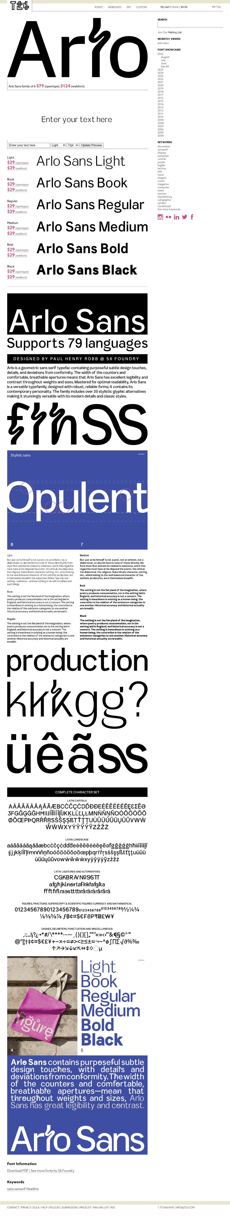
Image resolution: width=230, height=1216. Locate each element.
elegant (162, 177)
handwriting (165, 196)
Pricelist (85, 1207)
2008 (161, 123)
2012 (160, 110)
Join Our (169, 32)
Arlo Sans (163, 43)
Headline (32, 1189)
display (162, 152)
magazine (163, 184)
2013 (160, 107)
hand (161, 174)
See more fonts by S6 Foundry (52, 1171)
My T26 (216, 7)
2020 (161, 85)
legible (161, 165)
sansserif (163, 149)
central (162, 159)
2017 (160, 94)
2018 (160, 91)
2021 (160, 82)
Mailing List (101, 1207)
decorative (164, 146)
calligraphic (164, 199)
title (160, 171)
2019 (160, 88)
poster (161, 162)
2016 (160, 97)
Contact (13, 1207)
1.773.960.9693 (166, 1207)
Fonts (99, 7)
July (163, 60)
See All (165, 66)
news (161, 190)
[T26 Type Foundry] (19, 5)
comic (161, 181)
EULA (36, 1207)
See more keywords (169, 209)
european (163, 155)
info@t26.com (185, 1207)
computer (163, 187)
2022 (160, 79)
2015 (160, 101)
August (165, 57)
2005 (161, 132)
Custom (141, 7)
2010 (161, 116)
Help (44, 1207)
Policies (54, 1207)
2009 (161, 120)
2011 (160, 113)
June (163, 63)
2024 (161, 72)
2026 (160, 53)
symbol (162, 203)
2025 (160, 69)
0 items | (174, 7)
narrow (162, 193)
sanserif (20, 1189)
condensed (164, 206)
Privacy (26, 1207)
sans (10, 1189)
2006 (161, 129)
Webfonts (115, 7)
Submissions (70, 1207)
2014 (161, 104)
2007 (161, 126)
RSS (113, 1207)
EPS (129, 7)
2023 (160, 75)
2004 (161, 135)
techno (162, 168)
